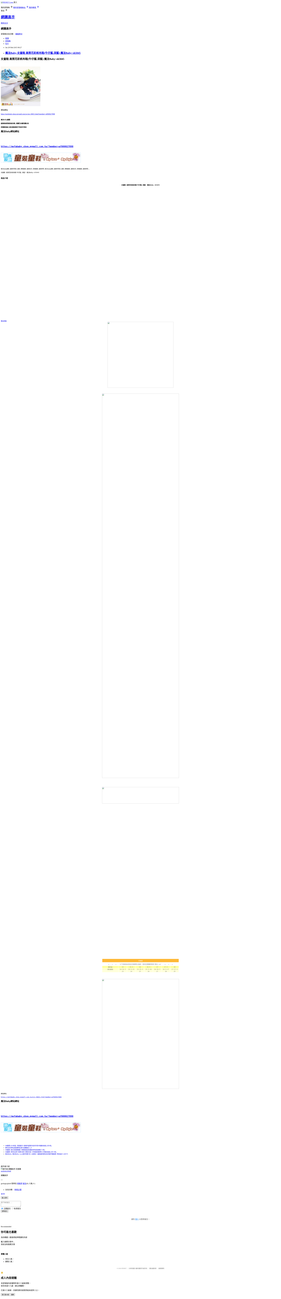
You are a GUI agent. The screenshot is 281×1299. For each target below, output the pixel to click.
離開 (12, 1294)
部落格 (8, 41)
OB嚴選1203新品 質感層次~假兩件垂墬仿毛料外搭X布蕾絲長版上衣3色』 (29, 1145)
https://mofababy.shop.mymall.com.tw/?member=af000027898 (37, 146)
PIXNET (124, 1268)
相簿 (7, 38)
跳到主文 (4, 23)
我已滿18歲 (5, 1294)
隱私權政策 (152, 1268)
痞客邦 (19, 1183)
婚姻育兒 (18, 34)
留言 (24, 1183)
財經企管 (18, 1190)
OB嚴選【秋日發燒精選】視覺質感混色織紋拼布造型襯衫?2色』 (25, 1150)
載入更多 (4, 1198)
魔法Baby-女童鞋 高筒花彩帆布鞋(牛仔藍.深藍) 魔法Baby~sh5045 (43, 53)
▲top (3, 1193)
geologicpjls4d (6, 1171)
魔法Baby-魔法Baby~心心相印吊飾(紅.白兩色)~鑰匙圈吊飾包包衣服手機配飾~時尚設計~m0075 (36, 1154)
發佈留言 (4, 1211)
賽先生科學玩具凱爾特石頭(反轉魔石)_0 (18, 1148)
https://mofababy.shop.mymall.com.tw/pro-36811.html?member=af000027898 (28, 114)
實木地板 (4, 321)
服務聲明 (161, 1268)
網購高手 (8, 17)
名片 (7, 44)
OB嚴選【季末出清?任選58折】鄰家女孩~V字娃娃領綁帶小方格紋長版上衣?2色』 (31, 1152)
